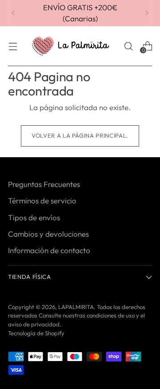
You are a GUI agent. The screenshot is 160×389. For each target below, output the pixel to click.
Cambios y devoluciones (48, 233)
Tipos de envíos (34, 217)
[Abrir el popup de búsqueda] (128, 46)
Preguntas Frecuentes (44, 184)
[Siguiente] (146, 13)
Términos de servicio (42, 200)
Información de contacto (49, 250)
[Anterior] (13, 13)
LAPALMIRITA (76, 306)
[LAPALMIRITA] (70, 46)
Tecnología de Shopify (36, 333)
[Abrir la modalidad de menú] (13, 46)
